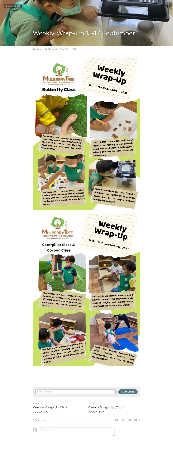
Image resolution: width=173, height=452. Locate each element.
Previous (39, 404)
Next (90, 404)
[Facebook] (116, 420)
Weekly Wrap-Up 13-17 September (50, 409)
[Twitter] (123, 420)
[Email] (135, 420)
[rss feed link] (139, 420)
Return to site (14, 6)
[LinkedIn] (129, 420)
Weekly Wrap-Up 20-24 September (106, 409)
